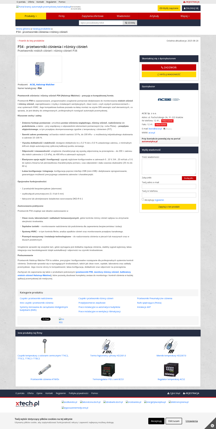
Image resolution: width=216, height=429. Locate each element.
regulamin (159, 200)
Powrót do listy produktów (31, 40)
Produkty (30, 16)
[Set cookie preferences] (210, 423)
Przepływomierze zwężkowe (92, 302)
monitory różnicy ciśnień (106, 272)
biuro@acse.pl (156, 128)
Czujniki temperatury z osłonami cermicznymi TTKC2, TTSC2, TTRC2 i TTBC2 (43, 357)
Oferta (30, 393)
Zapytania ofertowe (92, 16)
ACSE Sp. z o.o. (149, 113)
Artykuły (154, 16)
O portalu (19, 393)
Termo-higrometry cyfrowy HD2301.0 (108, 355)
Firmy (62, 16)
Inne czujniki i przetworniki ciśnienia (36, 302)
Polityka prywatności (78, 393)
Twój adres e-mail (151, 182)
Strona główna (23, 28)
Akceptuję (154, 200)
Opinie (39, 393)
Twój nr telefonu (150, 191)
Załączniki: (147, 177)
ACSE (32, 84)
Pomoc (94, 393)
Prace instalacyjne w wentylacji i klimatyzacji (99, 311)
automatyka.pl (150, 141)
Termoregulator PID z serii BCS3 (108, 379)
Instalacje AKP (144, 307)
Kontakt (49, 393)
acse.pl (152, 132)
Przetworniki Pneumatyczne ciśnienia (154, 298)
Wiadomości (123, 16)
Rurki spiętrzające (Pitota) (149, 302)
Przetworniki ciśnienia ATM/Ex (45, 379)
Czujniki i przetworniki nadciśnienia (36, 298)
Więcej (184, 16)
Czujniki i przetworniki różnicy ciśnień (95, 298)
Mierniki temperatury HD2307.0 (171, 355)
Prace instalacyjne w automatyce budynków (99, 307)
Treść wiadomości (151, 157)
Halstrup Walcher (45, 84)
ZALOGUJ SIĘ (192, 8)
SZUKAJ (131, 22)
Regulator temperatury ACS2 (171, 379)
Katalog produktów (41, 28)
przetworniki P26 (84, 272)
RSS (61, 322)
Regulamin (61, 393)
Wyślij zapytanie (170, 8)
